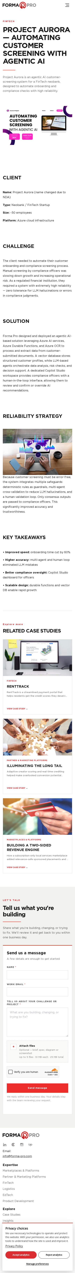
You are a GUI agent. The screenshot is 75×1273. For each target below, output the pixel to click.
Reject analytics (54, 1254)
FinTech (9, 21)
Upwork (30, 1145)
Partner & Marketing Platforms (24, 1177)
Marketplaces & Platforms (21, 1170)
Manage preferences (37, 1263)
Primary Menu (67, 5)
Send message (37, 1088)
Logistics (9, 1189)
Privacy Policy (14, 1246)
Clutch (13, 1145)
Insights (8, 1221)
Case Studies (11, 1215)
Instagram (22, 1145)
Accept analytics (21, 1254)
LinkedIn (5, 1145)
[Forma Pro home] (19, 5)
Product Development (18, 1201)
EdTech (8, 1195)
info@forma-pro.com (17, 1156)
